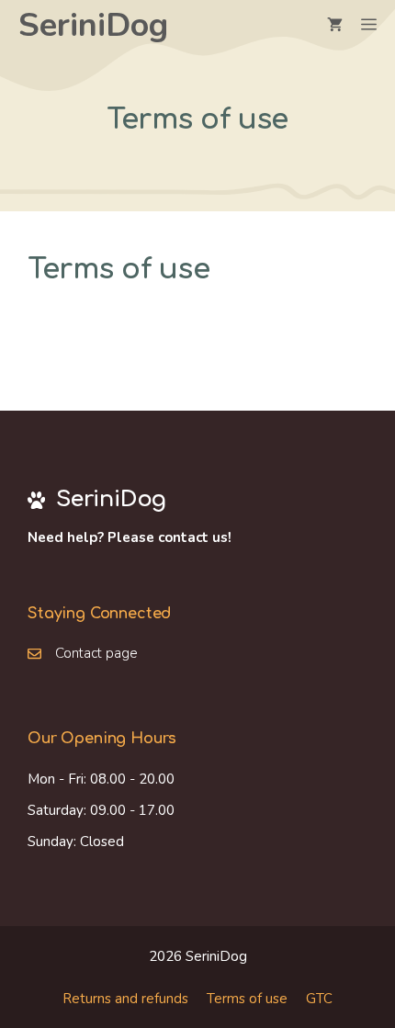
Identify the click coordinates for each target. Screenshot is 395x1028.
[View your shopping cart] (335, 25)
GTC (319, 998)
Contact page (96, 653)
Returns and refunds (125, 998)
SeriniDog (93, 25)
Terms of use (247, 998)
